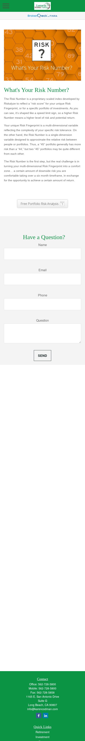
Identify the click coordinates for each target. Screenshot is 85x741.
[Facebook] (38, 715)
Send (42, 355)
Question (42, 320)
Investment (42, 737)
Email (43, 270)
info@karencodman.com (42, 709)
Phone (42, 295)
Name (42, 244)
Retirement (42, 732)
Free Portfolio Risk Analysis (40, 204)
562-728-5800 (47, 684)
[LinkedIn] (45, 715)
